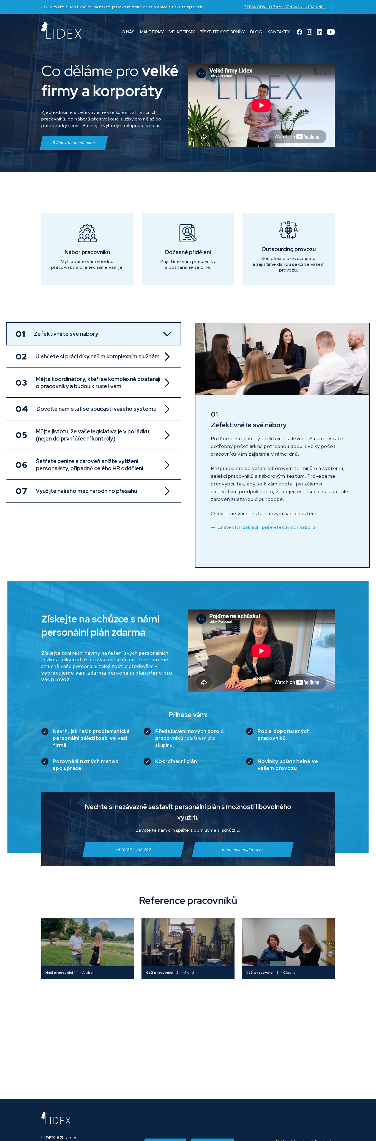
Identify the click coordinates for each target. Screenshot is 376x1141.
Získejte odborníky (222, 32)
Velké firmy (182, 32)
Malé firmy (152, 32)
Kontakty (279, 32)
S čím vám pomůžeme (74, 143)
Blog (256, 32)
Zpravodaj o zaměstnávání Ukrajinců (285, 7)
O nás (128, 32)
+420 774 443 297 (133, 849)
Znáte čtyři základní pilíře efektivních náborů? (268, 527)
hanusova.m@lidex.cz (243, 849)
